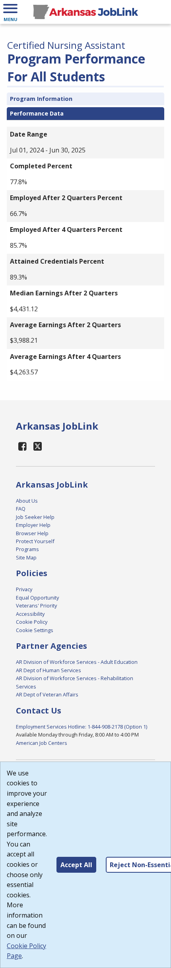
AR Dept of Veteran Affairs (47, 694)
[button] (10, 12)
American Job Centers (41, 742)
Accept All (76, 864)
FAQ (20, 508)
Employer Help (33, 524)
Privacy (24, 589)
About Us (27, 500)
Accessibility (30, 613)
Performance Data (37, 113)
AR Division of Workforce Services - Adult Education (77, 661)
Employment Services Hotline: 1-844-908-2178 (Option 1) (81, 726)
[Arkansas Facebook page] (22, 446)
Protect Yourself (35, 541)
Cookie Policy (31, 621)
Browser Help (32, 533)
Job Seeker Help (35, 517)
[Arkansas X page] (38, 446)
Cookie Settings (34, 630)
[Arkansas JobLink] (85, 12)
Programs (27, 549)
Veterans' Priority (36, 605)
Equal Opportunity (37, 597)
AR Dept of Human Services (48, 670)
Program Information (41, 98)
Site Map (26, 557)
